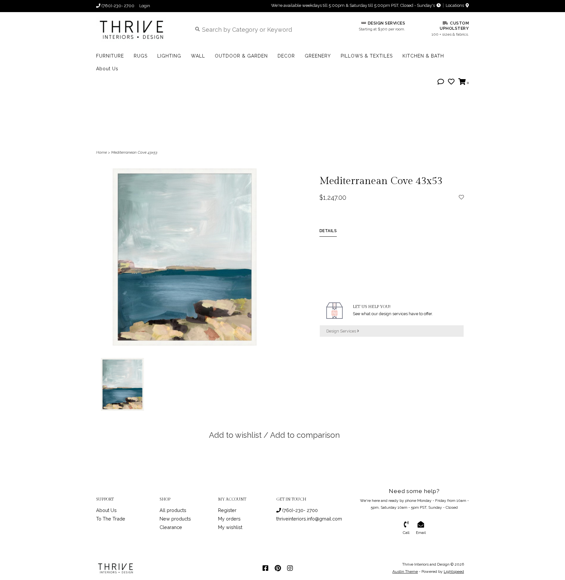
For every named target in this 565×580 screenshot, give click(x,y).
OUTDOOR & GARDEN (241, 56)
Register (227, 510)
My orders (229, 518)
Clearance (171, 527)
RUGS (140, 56)
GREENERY (318, 56)
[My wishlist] (451, 81)
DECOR (286, 56)
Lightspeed (454, 571)
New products (175, 518)
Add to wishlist (235, 435)
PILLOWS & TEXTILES (367, 56)
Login (144, 5)
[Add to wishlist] (461, 197)
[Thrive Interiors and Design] (139, 29)
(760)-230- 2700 (299, 510)
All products (173, 510)
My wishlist (230, 527)
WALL (198, 56)
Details (328, 231)
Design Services (341, 331)
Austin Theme (405, 571)
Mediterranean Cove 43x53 (134, 152)
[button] (440, 81)
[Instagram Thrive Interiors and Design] (290, 568)
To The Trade (110, 518)
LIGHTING (169, 56)
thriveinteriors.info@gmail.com (309, 518)
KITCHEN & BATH (423, 56)
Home (101, 152)
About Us (107, 68)
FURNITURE (110, 56)
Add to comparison (305, 435)
